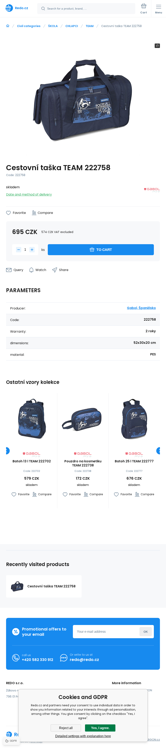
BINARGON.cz (151, 740)
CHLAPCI (71, 26)
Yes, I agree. (100, 728)
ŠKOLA (53, 26)
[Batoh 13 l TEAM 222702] (31, 418)
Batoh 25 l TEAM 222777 (134, 461)
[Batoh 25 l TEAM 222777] (134, 418)
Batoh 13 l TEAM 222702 (32, 461)
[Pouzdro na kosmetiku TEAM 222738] (82, 418)
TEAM (90, 26)
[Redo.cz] (7, 25)
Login (145, 631)
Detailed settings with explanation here (83, 736)
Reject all (66, 728)
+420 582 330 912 (37, 659)
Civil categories (28, 26)
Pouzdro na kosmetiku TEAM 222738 (82, 463)
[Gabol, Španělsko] (152, 191)
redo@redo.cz (84, 659)
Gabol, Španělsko (141, 308)
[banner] (18, 8)
